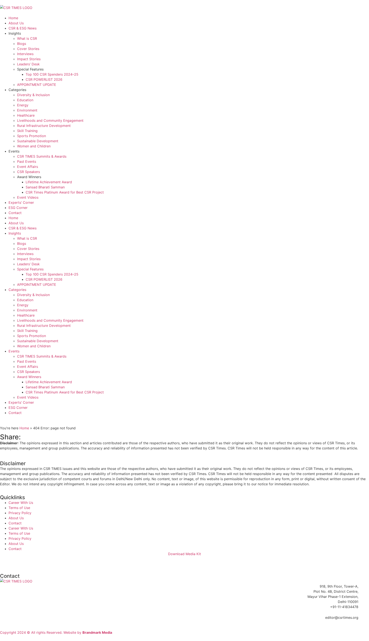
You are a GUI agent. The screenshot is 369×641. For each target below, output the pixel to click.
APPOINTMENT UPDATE (36, 84)
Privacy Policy (20, 513)
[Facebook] (17, 561)
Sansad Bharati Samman (45, 187)
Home (13, 18)
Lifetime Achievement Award (49, 182)
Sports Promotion (31, 136)
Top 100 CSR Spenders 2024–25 (52, 74)
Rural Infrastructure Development (44, 125)
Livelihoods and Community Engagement (50, 120)
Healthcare (26, 115)
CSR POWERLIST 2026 (44, 79)
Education (25, 100)
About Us (16, 23)
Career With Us (21, 502)
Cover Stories (28, 49)
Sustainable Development (37, 141)
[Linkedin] (5, 561)
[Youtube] (40, 561)
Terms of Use (19, 508)
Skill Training (27, 131)
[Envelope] (64, 561)
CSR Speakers (28, 172)
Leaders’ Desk (28, 64)
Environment (27, 110)
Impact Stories (29, 59)
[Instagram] (52, 561)
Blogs (21, 43)
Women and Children (34, 146)
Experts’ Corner (21, 202)
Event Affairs (27, 166)
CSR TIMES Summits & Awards (41, 156)
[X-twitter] (28, 561)
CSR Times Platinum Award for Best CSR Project (65, 192)
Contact (15, 213)
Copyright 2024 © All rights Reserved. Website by (56, 632)
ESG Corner (18, 207)
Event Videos (27, 197)
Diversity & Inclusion (33, 95)
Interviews (25, 54)
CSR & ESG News (23, 28)
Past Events (26, 161)
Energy (22, 105)
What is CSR (27, 38)
